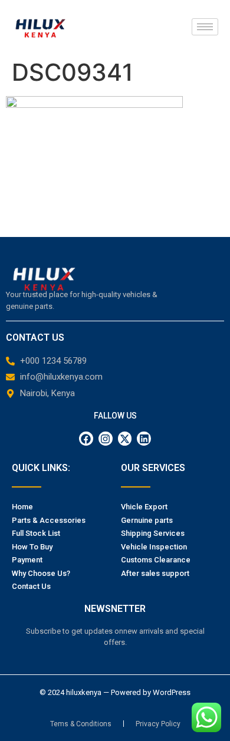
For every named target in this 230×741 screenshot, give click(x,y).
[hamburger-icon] (205, 26)
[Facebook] (86, 439)
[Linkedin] (144, 439)
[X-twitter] (125, 439)
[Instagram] (105, 439)
